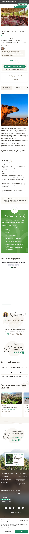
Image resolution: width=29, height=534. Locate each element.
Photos (8, 75)
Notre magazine (23, 4)
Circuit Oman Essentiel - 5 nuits (9, 407)
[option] (12, 405)
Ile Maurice (6, 515)
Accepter (21, 531)
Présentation (6, 87)
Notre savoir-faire (23, 1)
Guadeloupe (20, 517)
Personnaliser (7, 531)
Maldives (21, 515)
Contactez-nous (4, 482)
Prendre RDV (14, 334)
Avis (15, 76)
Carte (19, 75)
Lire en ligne (17, 464)
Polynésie (12, 517)
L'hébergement (17, 87)
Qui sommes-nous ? (5, 476)
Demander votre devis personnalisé (14, 66)
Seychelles (13, 515)
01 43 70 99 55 (15, 320)
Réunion (6, 517)
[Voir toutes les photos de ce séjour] (14, 17)
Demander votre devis (6, 479)
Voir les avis (6, 303)
